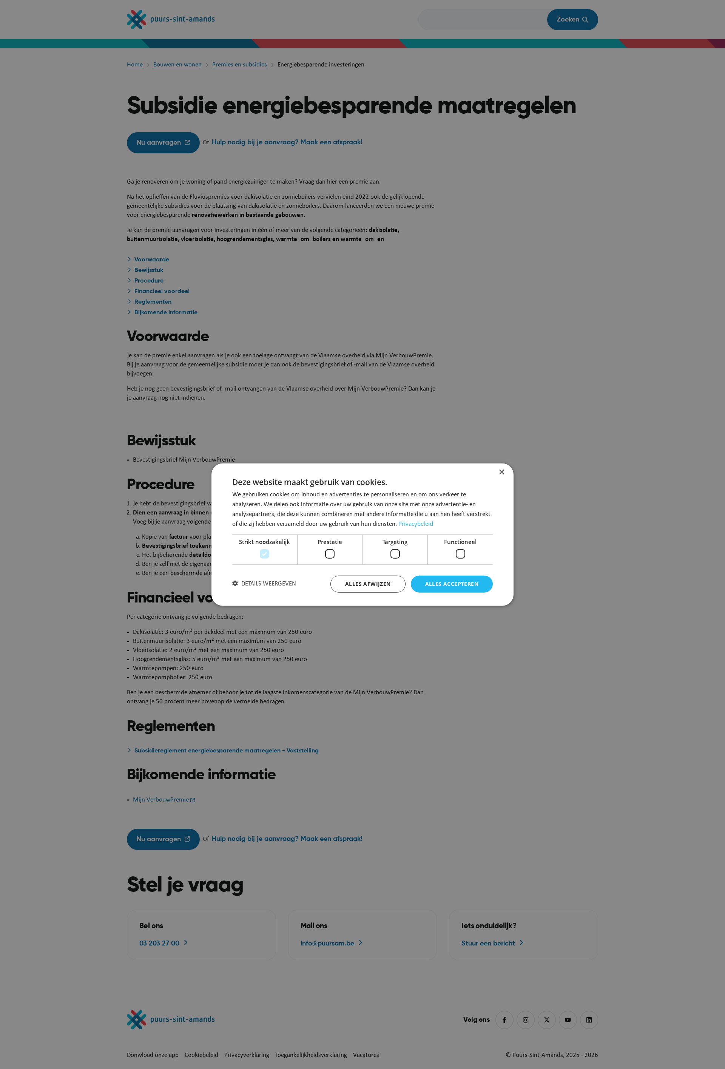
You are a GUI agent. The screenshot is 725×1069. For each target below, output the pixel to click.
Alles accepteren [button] (451, 583)
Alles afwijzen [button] (368, 583)
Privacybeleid (415, 523)
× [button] (501, 472)
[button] (264, 584)
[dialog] (362, 534)
